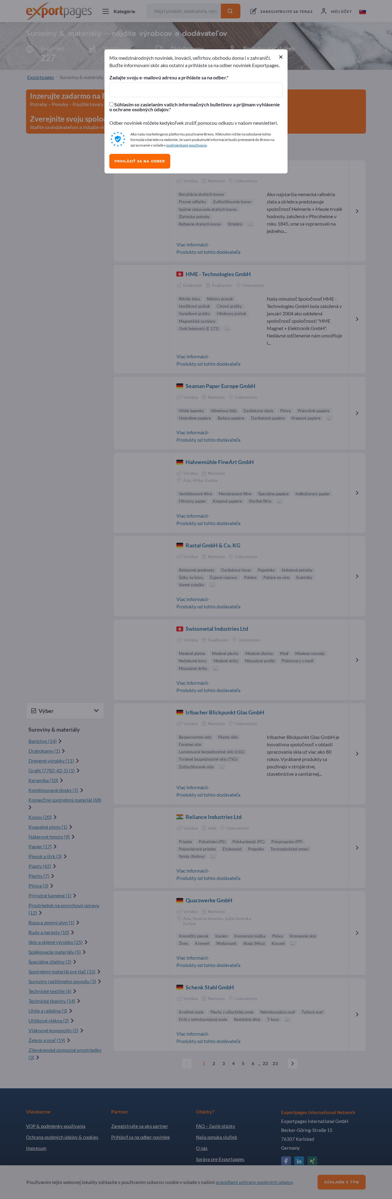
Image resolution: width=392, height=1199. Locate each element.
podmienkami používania (186, 145)
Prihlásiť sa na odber (140, 161)
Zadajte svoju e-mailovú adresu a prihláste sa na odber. (168, 77)
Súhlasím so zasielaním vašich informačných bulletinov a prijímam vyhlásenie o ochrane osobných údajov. (194, 107)
